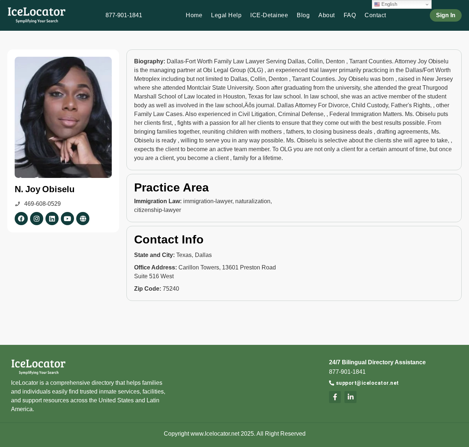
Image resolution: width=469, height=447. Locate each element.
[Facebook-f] (335, 397)
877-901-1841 (124, 15)
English (388, 4)
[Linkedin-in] (350, 397)
